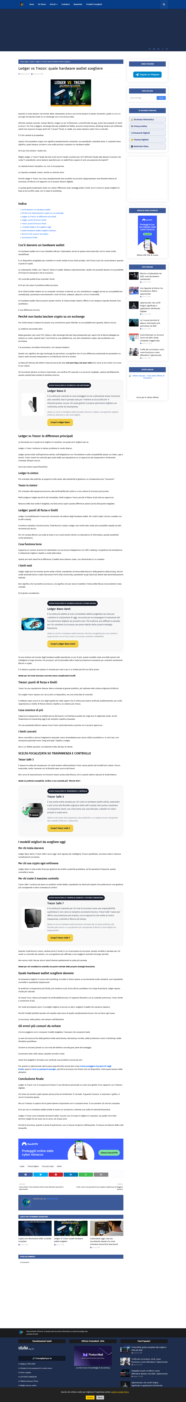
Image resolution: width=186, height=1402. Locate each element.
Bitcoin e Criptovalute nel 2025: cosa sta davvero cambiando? (151, 276)
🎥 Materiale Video (140, 146)
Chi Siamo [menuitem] (42, 4)
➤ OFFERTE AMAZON (27, 1377)
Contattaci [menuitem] (65, 4)
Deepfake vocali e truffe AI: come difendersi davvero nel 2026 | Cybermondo (149, 1372)
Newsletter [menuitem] (78, 4)
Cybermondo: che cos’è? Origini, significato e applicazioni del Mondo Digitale (150, 307)
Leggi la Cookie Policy (120, 1392)
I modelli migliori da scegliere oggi (36, 227)
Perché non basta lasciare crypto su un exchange (43, 213)
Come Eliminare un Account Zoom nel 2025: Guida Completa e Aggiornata (152, 338)
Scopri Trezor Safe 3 (60, 828)
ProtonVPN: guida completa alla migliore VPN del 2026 (148, 1348)
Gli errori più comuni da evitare (35, 234)
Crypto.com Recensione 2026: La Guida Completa (34, 1240)
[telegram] (158, 49)
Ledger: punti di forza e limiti (34, 220)
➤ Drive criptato (24, 1372)
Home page (24, 62)
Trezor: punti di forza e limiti (34, 223)
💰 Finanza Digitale (140, 139)
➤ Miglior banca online (27, 1385)
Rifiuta (100, 1397)
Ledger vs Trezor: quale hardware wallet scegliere (68, 1240)
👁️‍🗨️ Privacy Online (139, 126)
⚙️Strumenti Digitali (140, 133)
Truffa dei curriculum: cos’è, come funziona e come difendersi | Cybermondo (152, 352)
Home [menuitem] (31, 4)
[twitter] (166, 49)
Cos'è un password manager (44, 1069)
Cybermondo (25, 74)
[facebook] (149, 49)
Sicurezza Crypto (48, 1166)
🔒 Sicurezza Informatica (142, 119)
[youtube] (154, 49)
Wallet (59, 1166)
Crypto (31, 62)
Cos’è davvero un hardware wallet (36, 210)
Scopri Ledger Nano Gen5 (63, 644)
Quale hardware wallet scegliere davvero (39, 230)
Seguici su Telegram (149, 74)
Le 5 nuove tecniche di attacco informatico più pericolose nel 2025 (150, 323)
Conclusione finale (29, 237)
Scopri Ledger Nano (60, 422)
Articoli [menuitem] (53, 4)
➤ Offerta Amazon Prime (28, 1381)
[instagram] (162, 49)
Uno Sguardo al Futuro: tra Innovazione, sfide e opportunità (151, 291)
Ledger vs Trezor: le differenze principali (39, 216)
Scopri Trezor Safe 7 (60, 937)
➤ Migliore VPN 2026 (26, 1364)
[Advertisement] (93, 28)
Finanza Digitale (33, 1166)
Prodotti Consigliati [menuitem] (94, 4)
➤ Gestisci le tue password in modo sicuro (35, 1368)
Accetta (90, 1397)
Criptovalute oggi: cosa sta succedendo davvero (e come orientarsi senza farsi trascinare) (104, 1241)
